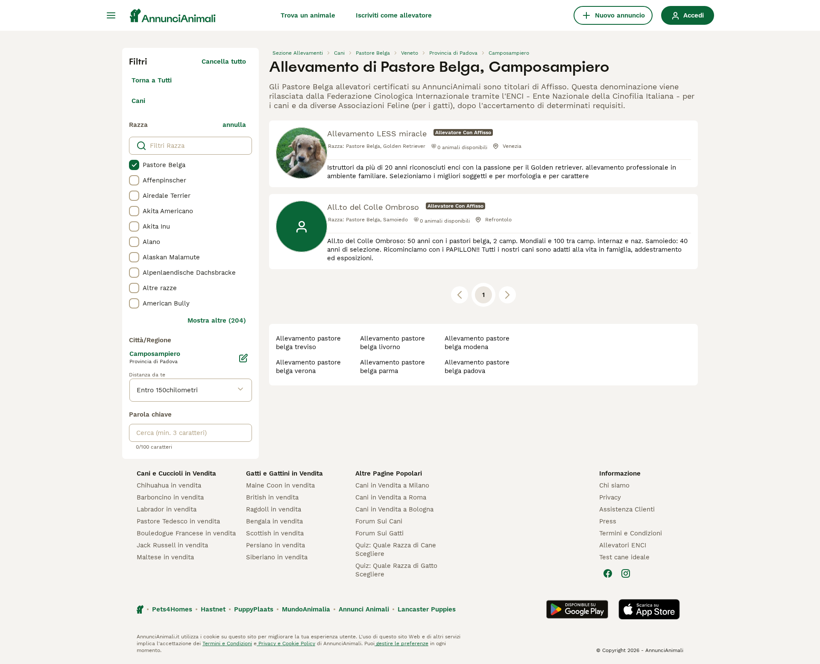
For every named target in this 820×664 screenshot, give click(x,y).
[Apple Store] (649, 609)
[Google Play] (577, 609)
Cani (138, 101)
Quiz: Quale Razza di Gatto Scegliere (396, 570)
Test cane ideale (624, 557)
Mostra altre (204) (216, 320)
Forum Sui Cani (378, 521)
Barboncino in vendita (170, 497)
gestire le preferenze (401, 643)
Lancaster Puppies (427, 609)
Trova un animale (308, 15)
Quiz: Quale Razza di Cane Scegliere (395, 549)
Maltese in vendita (165, 557)
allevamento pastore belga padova (477, 366)
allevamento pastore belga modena (477, 343)
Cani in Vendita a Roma (390, 497)
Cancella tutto (224, 61)
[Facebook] (607, 573)
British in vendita (272, 497)
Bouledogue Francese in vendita (186, 533)
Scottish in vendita (275, 533)
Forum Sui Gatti (379, 533)
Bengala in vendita (274, 521)
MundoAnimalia (306, 609)
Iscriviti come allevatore (394, 15)
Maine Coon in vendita (280, 485)
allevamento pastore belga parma (392, 366)
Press (607, 521)
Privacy (610, 497)
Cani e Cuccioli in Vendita (176, 473)
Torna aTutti (152, 80)
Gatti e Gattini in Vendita (284, 473)
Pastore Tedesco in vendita (178, 521)
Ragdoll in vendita (273, 509)
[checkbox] (134, 164)
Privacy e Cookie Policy (286, 643)
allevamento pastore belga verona (308, 366)
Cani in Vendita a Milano (392, 485)
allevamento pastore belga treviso (308, 343)
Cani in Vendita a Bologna (394, 509)
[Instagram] (625, 573)
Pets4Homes (172, 609)
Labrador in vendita (166, 509)
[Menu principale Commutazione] (111, 15)
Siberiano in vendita (277, 557)
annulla (234, 125)
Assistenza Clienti (627, 509)
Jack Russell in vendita (172, 545)
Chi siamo (614, 485)
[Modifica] (243, 358)
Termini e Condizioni (630, 533)
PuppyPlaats (253, 609)
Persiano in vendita (275, 545)
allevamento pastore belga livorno (392, 343)
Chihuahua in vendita (169, 485)
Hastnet (213, 609)
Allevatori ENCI (622, 545)
